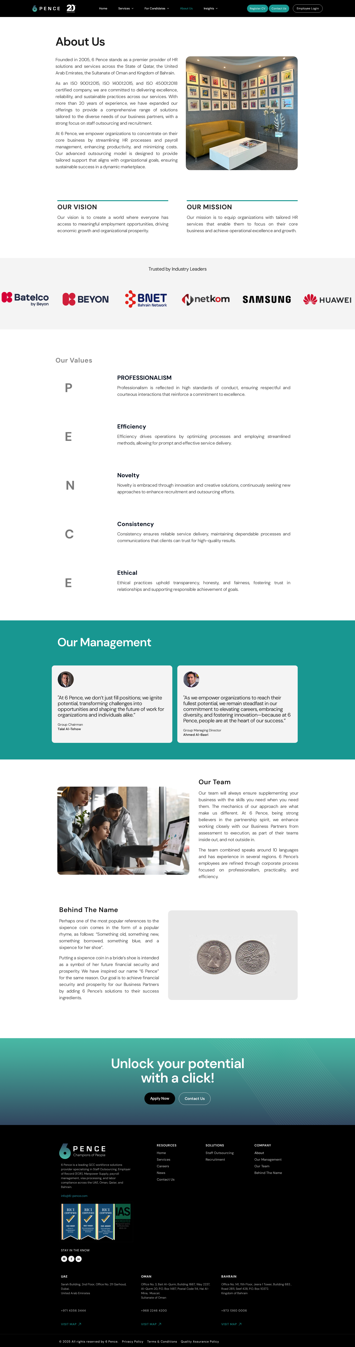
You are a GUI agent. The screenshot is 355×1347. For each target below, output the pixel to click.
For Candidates (155, 8)
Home (103, 8)
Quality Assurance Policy (200, 1341)
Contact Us (279, 8)
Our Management (268, 1159)
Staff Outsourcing (220, 1153)
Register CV (257, 8)
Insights (209, 8)
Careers (163, 1166)
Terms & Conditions (162, 1341)
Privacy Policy (132, 1341)
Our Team (261, 1166)
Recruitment (215, 1159)
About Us (186, 8)
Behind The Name (268, 1173)
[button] (131, 8)
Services (124, 8)
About (259, 1153)
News (161, 1173)
